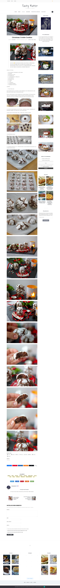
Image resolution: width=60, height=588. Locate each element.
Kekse (10, 476)
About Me (28, 582)
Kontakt (34, 582)
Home (16, 11)
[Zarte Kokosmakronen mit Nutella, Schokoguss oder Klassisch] (33, 498)
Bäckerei (28, 11)
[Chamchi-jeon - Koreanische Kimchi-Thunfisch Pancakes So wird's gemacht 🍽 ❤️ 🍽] (24, 563)
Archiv (31, 582)
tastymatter (14, 39)
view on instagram (30, 578)
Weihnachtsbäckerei (29, 476)
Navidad (14, 476)
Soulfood (43, 11)
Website (8, 525)
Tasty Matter (30, 5)
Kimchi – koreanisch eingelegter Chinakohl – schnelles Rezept (42, 202)
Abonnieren (46, 220)
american (9, 475)
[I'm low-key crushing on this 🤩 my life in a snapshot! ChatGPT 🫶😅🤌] (35, 568)
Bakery (13, 475)
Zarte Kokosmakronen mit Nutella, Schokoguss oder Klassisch (27, 498)
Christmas (20, 475)
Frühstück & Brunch (35, 11)
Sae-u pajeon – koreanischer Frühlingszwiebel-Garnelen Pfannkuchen (50, 203)
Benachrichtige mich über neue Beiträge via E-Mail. (15, 532)
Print (32, 481)
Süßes (23, 11)
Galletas (35, 475)
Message (8, 509)
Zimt (33, 476)
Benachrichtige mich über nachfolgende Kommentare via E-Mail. (17, 530)
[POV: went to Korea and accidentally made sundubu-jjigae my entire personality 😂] (29, 557)
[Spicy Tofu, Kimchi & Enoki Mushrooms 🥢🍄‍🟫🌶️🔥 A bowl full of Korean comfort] (35, 557)
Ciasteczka (25, 475)
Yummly (27, 481)
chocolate (16, 475)
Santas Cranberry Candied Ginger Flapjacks (16, 498)
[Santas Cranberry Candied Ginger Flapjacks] (10, 498)
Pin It (22, 481)
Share (18, 481)
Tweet (13, 481)
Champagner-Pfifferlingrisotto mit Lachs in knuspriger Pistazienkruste (49, 188)
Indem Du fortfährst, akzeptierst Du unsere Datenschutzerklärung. (46, 166)
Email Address (9, 521)
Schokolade (18, 476)
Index (19, 11)
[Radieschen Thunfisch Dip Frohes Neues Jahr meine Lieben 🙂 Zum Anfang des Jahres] (24, 574)
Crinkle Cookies (30, 475)
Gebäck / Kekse (30, 39)
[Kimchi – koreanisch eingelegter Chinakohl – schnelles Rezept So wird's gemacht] (35, 563)
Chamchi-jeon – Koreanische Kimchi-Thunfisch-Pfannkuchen (42, 188)
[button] (22, 25)
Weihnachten (23, 476)
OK (44, 586)
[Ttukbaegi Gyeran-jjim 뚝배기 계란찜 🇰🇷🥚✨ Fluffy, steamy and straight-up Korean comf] (24, 557)
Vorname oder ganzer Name (46, 160)
